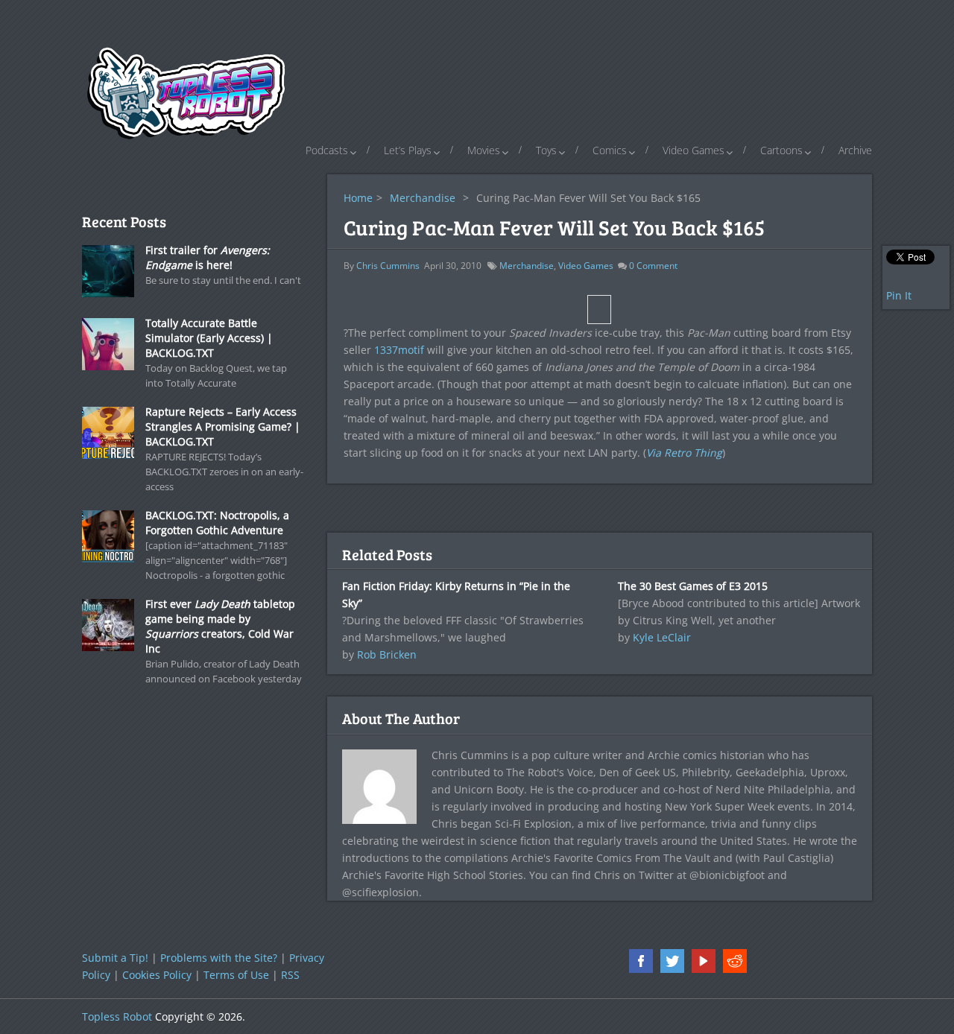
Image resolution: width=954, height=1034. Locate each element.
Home (358, 198)
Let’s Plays (408, 150)
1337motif (399, 350)
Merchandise (422, 198)
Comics (610, 150)
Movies (483, 150)
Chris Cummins (388, 265)
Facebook (641, 961)
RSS (290, 975)
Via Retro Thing (684, 452)
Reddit (735, 961)
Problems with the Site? (218, 958)
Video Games (693, 150)
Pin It (899, 295)
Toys (546, 150)
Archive (855, 150)
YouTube (704, 961)
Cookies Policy (157, 975)
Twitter (672, 961)
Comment (653, 265)
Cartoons (781, 150)
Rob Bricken (387, 654)
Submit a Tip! (115, 958)
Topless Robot (117, 1016)
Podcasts (327, 150)
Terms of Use (236, 975)
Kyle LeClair (662, 637)
